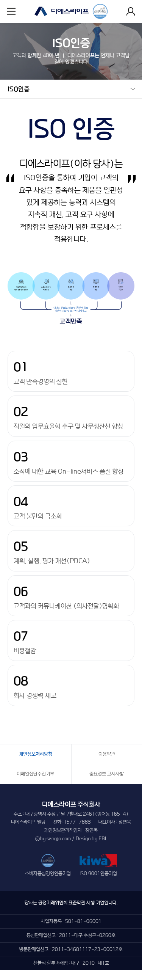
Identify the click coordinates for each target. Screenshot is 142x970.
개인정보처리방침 (35, 754)
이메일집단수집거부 (35, 774)
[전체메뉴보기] (11, 11)
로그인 (130, 11)
